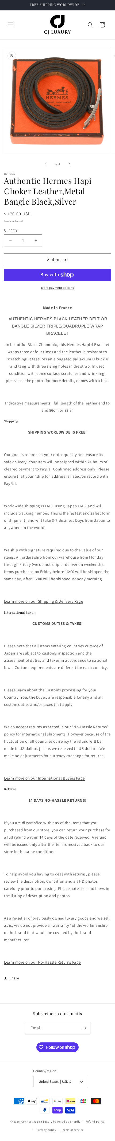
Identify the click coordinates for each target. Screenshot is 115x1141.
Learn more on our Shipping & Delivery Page (43, 601)
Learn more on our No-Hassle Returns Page (42, 962)
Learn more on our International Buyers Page (44, 778)
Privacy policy (46, 1130)
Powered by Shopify (66, 1121)
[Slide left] (46, 164)
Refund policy (95, 1121)
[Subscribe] (84, 1028)
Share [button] (14, 978)
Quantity (10, 230)
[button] (11, 25)
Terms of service (72, 1130)
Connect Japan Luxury (36, 1121)
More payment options (57, 288)
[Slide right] (69, 164)
